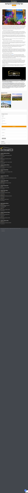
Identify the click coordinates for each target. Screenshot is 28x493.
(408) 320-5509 (2, 156)
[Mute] (23, 79)
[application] (14, 73)
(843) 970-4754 (2, 210)
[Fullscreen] (24, 79)
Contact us (9, 86)
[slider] (13, 79)
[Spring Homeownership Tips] (14, 17)
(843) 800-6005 (2, 207)
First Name (3, 132)
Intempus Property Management (8, 82)
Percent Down (3, 118)
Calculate (14, 126)
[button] (14, 73)
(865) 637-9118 (2, 215)
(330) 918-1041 (2, 193)
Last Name (3, 135)
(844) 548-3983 (2, 200)
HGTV (13, 54)
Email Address (4, 129)
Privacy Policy (3, 231)
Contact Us (14, 5)
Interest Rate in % (4, 123)
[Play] (3, 79)
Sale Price (3, 115)
